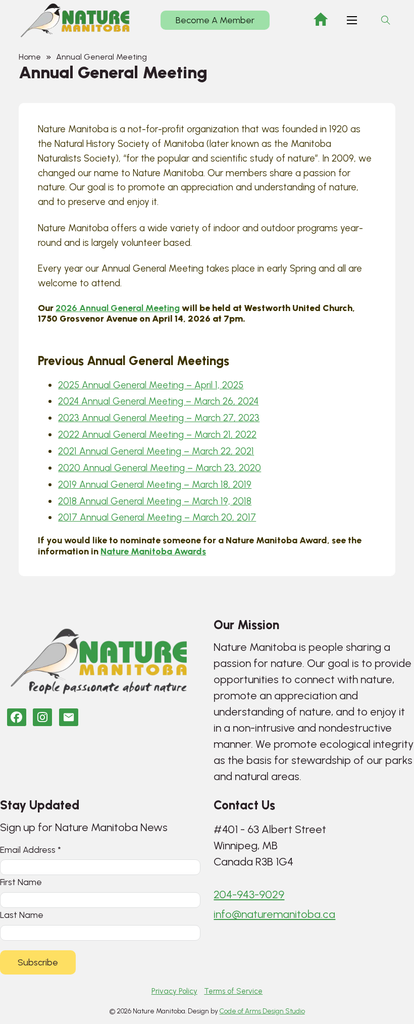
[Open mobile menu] (352, 20)
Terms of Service (233, 991)
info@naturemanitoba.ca (274, 914)
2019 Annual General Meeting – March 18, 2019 (154, 484)
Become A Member (215, 20)
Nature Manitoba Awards (153, 551)
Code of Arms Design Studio (262, 1011)
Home (30, 57)
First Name (21, 882)
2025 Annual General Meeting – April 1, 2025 (150, 385)
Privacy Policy (174, 991)
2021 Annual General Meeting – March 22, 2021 (156, 451)
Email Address (30, 849)
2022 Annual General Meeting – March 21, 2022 (157, 434)
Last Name (21, 914)
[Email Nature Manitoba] (68, 717)
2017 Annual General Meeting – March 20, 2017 (157, 517)
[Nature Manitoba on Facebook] (16, 717)
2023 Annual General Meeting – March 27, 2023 (159, 418)
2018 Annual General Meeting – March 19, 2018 (154, 501)
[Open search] (385, 20)
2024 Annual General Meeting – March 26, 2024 (158, 401)
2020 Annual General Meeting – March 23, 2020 (159, 468)
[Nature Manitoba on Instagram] (42, 717)
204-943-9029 (249, 894)
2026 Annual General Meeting (118, 307)
